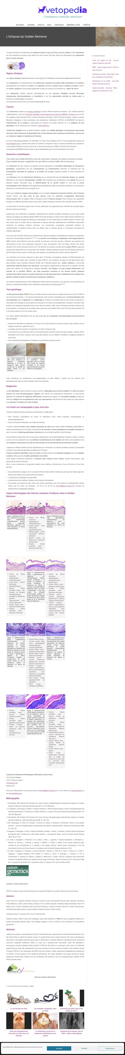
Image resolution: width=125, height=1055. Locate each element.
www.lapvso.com (12, 783)
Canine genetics (43, 126)
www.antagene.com (12, 144)
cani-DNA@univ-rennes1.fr (65, 486)
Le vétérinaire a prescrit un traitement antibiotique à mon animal (45, 1033)
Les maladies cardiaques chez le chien (45, 1010)
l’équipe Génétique (33, 111)
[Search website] (116, 25)
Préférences (109, 1048)
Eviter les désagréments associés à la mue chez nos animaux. (19, 1033)
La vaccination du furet (18, 1009)
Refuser (84, 1048)
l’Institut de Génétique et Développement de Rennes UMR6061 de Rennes (50, 114)
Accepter (59, 1048)
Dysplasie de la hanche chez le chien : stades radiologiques (71, 1032)
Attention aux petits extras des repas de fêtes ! (71, 1010)
